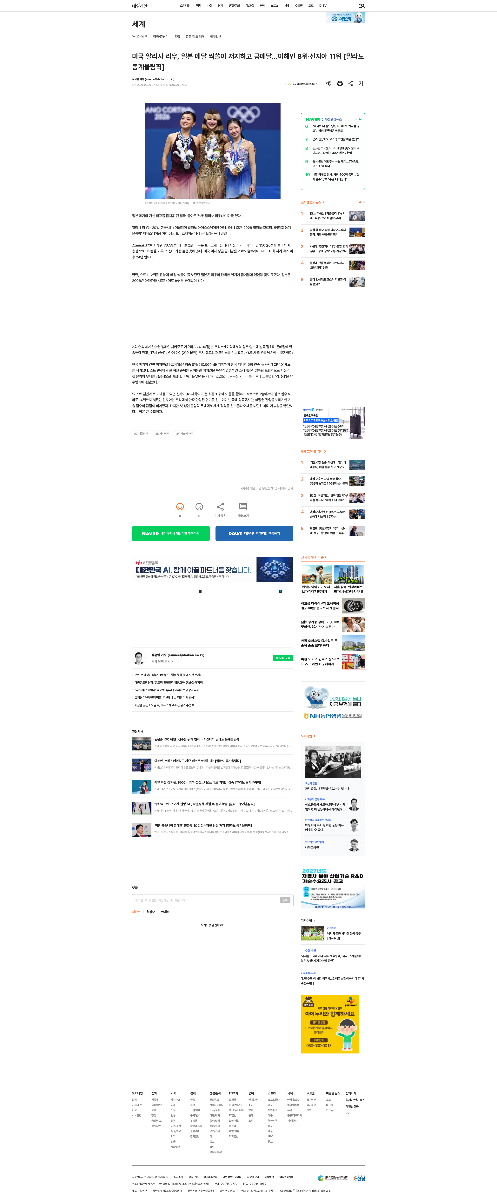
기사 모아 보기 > (162, 661)
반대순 (165, 911)
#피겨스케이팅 (184, 433)
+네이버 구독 (283, 657)
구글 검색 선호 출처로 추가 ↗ (305, 84)
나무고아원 (312, 847)
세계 (286, 5)
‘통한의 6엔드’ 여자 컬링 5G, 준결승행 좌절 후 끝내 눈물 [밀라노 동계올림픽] (204, 804)
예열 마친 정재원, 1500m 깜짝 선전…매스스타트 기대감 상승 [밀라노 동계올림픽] (207, 782)
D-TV (322, 5)
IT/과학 (250, 5)
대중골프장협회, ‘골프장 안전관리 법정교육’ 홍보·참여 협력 (169, 682)
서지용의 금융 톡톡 (315, 799)
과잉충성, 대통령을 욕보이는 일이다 (327, 789)
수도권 (299, 5)
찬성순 (151, 911)
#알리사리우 (162, 433)
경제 (220, 5)
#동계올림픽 (141, 433)
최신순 (136, 911)
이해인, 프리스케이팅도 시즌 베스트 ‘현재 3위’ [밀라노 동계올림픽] (197, 761)
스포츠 (274, 5)
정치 (198, 5)
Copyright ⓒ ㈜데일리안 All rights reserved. (305, 1190)
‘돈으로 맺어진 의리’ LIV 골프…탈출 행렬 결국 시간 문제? (168, 675)
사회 (209, 5)
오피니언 (185, 5)
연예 (262, 5)
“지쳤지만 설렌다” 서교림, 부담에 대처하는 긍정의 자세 (167, 690)
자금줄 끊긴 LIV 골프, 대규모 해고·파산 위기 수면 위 (165, 705)
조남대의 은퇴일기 (314, 842)
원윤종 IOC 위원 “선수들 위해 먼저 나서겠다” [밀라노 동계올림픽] (197, 739)
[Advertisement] (212, 863)
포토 (311, 5)
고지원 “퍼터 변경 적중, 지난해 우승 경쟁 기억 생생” (165, 697)
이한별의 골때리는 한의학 (318, 820)
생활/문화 (234, 5)
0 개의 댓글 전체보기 (212, 925)
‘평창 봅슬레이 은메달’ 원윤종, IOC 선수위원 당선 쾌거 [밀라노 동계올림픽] (203, 825)
